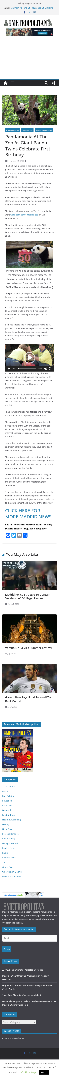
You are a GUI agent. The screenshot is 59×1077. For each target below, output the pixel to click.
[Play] (8, 368)
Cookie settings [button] (28, 1072)
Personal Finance (10, 834)
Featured (6, 810)
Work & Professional (11, 876)
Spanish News (9, 857)
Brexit (5, 791)
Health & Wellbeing (11, 819)
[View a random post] (53, 83)
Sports (5, 862)
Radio (5, 852)
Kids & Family (8, 838)
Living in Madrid (12, 130)
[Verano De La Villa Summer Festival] (29, 616)
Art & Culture (8, 786)
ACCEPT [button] (44, 1072)
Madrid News (27, 130)
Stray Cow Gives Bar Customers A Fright (21, 995)
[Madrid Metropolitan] (5, 83)
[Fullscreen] (50, 368)
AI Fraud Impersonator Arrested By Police (22, 969)
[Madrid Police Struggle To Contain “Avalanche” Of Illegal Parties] (29, 563)
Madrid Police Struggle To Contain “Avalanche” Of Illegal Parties (27, 596)
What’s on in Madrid (44, 130)
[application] (29, 357)
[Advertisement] (29, 59)
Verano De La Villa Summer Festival (28, 648)
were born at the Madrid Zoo (24, 214)
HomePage (7, 829)
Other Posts (7, 867)
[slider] (27, 368)
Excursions (7, 805)
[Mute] (45, 368)
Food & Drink (8, 815)
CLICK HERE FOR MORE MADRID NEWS (28, 513)
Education (7, 800)
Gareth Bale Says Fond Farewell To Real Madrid (28, 699)
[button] (29, 357)
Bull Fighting (8, 796)
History (5, 824)
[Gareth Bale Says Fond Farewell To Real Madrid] (29, 666)
